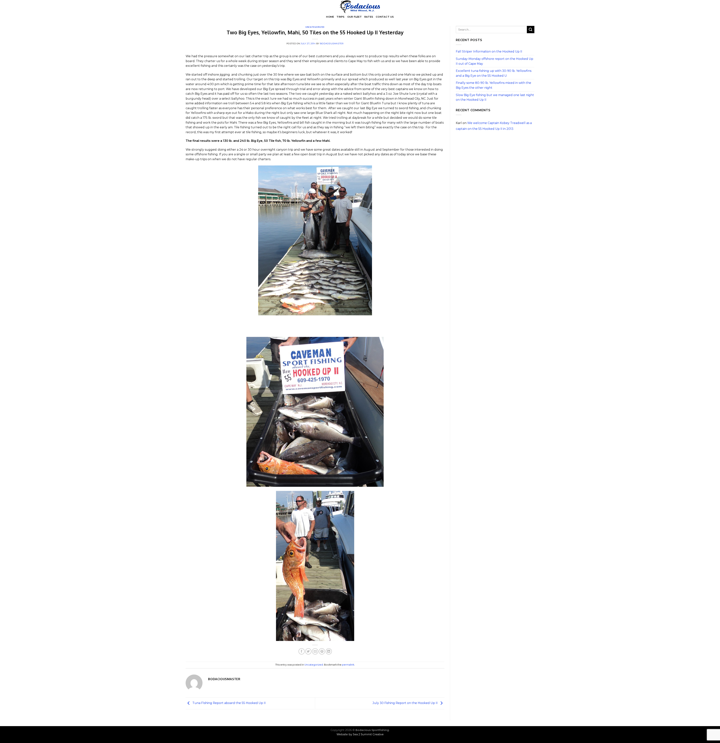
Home (330, 16)
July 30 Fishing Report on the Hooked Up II (405, 703)
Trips (340, 16)
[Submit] (530, 29)
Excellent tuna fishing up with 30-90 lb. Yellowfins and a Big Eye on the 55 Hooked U (493, 73)
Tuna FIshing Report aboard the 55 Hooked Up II (229, 703)
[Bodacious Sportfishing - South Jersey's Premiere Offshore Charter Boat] (360, 7)
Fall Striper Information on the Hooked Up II (489, 51)
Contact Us (385, 16)
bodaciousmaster (332, 43)
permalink (348, 664)
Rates (368, 16)
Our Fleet (354, 16)
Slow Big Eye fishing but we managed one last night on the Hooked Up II (495, 97)
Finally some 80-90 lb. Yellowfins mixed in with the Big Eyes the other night (493, 85)
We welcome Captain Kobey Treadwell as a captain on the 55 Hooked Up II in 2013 (494, 126)
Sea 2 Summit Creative (368, 734)
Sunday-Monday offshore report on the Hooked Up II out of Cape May (494, 61)
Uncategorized (314, 27)
